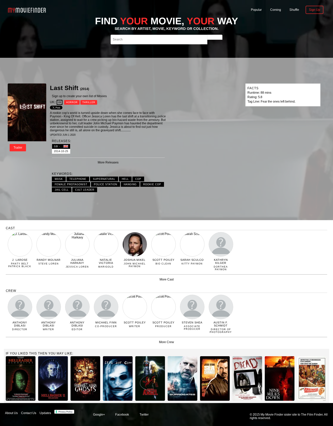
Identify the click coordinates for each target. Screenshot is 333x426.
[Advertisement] (139, 70)
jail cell (62, 189)
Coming (275, 9)
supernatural (104, 179)
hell (125, 179)
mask (59, 179)
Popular (256, 9)
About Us (11, 413)
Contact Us (28, 413)
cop (138, 179)
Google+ (99, 414)
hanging (130, 184)
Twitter (144, 414)
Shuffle (294, 9)
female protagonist (71, 184)
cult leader (84, 189)
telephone (77, 179)
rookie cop (152, 184)
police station (105, 184)
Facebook (122, 414)
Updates (45, 413)
